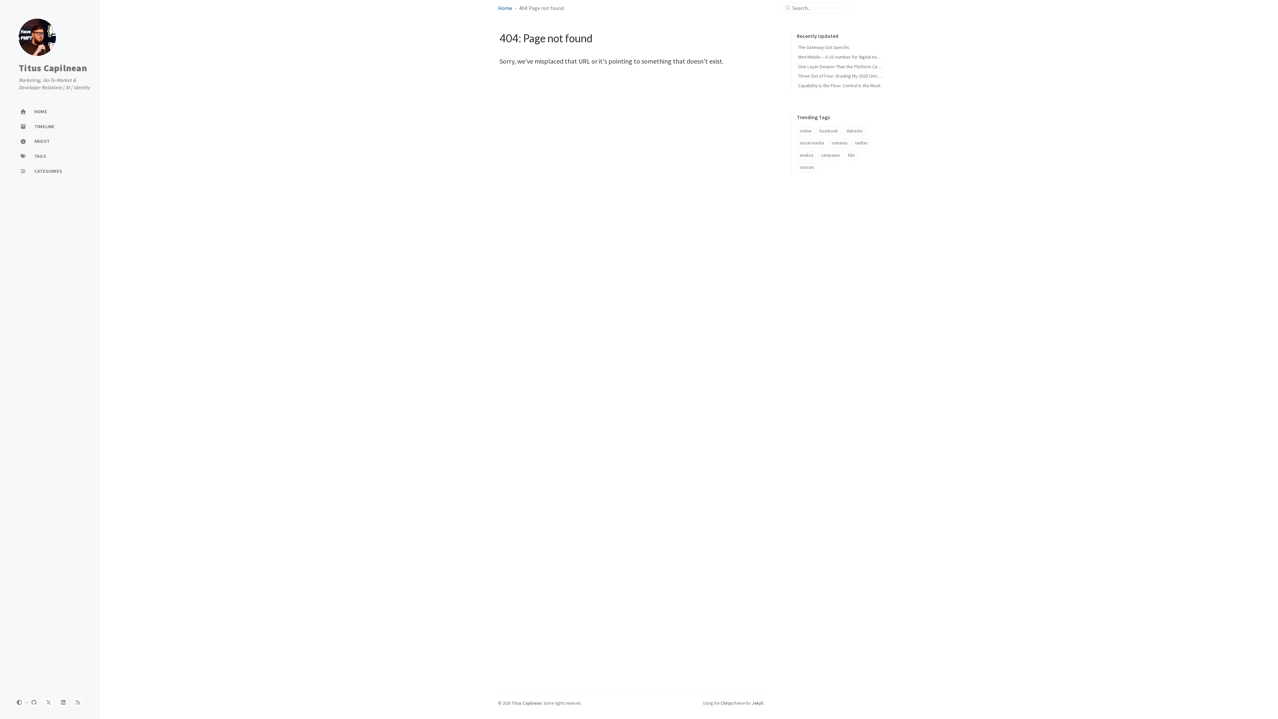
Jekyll (757, 703)
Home (505, 8)
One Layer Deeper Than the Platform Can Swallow (847, 67)
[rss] (78, 702)
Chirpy (727, 703)
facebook (828, 131)
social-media (812, 143)
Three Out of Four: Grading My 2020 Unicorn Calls (846, 76)
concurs (807, 167)
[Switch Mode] (19, 702)
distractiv (854, 131)
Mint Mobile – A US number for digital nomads (843, 57)
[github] (34, 702)
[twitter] (48, 702)
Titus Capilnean (53, 68)
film (851, 155)
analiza (806, 155)
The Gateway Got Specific (824, 47)
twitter (861, 143)
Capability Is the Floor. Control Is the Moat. (839, 86)
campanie (830, 155)
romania (839, 143)
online (806, 131)
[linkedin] (63, 702)
